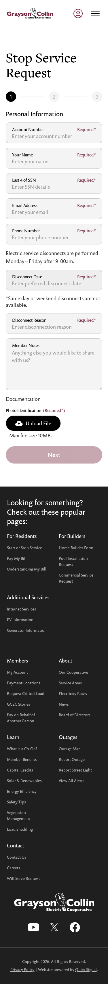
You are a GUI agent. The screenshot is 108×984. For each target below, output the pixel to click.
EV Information (20, 619)
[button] (33, 423)
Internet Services (21, 609)
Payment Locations (23, 683)
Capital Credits (20, 770)
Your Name (22, 155)
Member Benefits (22, 759)
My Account (17, 672)
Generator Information (27, 630)
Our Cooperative (73, 672)
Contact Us (16, 857)
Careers (13, 867)
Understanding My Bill (26, 569)
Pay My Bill (16, 558)
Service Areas (70, 683)
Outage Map (70, 748)
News (64, 704)
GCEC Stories (18, 704)
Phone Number (26, 230)
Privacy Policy (22, 969)
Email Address (24, 205)
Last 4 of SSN (24, 180)
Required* (86, 129)
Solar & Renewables (24, 780)
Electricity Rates (73, 693)
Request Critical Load (25, 693)
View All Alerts (71, 780)
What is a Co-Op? (22, 748)
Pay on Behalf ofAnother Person (21, 717)
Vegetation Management (18, 815)
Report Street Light (75, 770)
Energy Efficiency (22, 791)
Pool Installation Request (73, 561)
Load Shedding (20, 829)
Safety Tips (16, 802)
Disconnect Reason (29, 320)
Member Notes (25, 345)
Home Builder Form (76, 547)
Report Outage (72, 759)
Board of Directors (74, 714)
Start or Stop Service (24, 547)
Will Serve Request (23, 878)
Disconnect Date (27, 276)
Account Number (28, 129)
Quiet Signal (86, 969)
